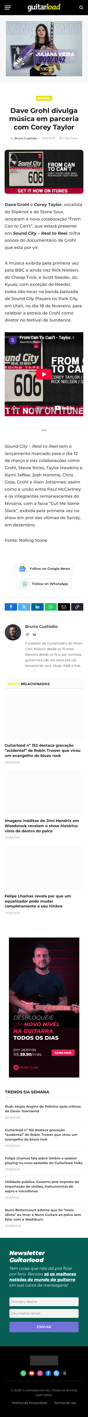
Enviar (44, 1327)
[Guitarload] (44, 7)
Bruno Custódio (26, 138)
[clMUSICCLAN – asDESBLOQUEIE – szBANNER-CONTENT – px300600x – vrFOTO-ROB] (44, 1076)
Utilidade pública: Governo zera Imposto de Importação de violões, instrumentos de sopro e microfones (42, 1186)
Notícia (44, 98)
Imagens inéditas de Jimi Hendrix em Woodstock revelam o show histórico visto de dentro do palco (42, 826)
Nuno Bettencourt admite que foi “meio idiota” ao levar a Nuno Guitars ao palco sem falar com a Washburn (43, 1214)
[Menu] (8, 7)
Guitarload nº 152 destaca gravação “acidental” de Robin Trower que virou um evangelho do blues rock (42, 750)
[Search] (80, 7)
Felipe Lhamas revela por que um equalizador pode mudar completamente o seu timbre (38, 901)
